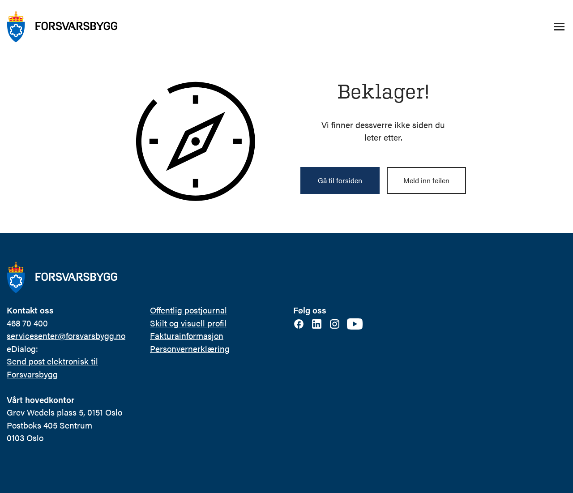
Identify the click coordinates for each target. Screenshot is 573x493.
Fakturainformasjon (186, 336)
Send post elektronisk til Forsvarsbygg (52, 367)
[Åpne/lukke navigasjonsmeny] (559, 27)
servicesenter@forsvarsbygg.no (66, 336)
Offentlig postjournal (188, 310)
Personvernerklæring (190, 349)
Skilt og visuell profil (188, 323)
